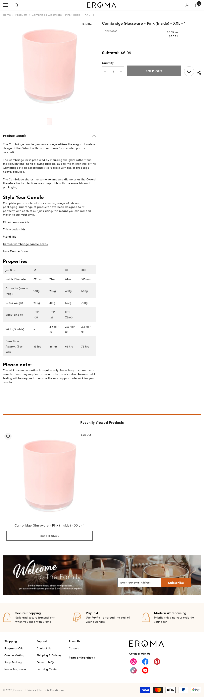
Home (7, 15)
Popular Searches (81, 657)
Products (21, 15)
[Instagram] (133, 661)
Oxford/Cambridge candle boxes (25, 244)
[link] (102, 575)
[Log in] (187, 5)
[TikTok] (133, 670)
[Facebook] (145, 661)
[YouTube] (145, 670)
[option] (49, 66)
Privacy (31, 690)
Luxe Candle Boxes (15, 251)
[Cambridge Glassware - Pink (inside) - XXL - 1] (49, 476)
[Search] (16, 5)
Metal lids (9, 236)
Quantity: (108, 63)
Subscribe (176, 582)
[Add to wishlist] (189, 71)
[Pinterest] (157, 661)
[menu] (5, 5)
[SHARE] (197, 72)
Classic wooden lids (16, 222)
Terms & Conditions (51, 690)
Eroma (17, 690)
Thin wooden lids (14, 229)
